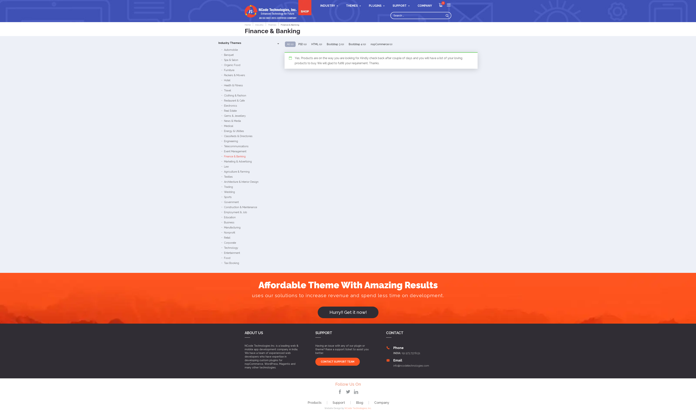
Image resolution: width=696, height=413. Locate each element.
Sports (228, 197)
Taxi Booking (231, 263)
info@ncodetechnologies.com (411, 365)
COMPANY (425, 5)
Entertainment (232, 252)
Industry (327, 5)
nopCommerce (381, 44)
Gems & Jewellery (235, 115)
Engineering (231, 141)
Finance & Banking (235, 156)
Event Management (235, 151)
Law (226, 166)
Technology (231, 247)
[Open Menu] (448, 5)
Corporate (230, 242)
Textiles (228, 176)
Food (227, 258)
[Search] (448, 15)
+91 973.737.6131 (411, 353)
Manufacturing (232, 227)
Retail (227, 237)
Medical (228, 126)
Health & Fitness (233, 85)
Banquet (229, 54)
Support (339, 402)
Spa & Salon (231, 60)
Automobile (231, 49)
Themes (352, 5)
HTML (316, 44)
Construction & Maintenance (240, 207)
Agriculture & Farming (237, 171)
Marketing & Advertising (238, 161)
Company (381, 402)
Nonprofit (229, 232)
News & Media (232, 120)
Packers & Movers (234, 75)
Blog (359, 402)
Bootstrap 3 (335, 44)
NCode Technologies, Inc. (358, 408)
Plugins (375, 5)
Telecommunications (236, 146)
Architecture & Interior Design (241, 181)
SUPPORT (400, 5)
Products (315, 402)
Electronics (230, 105)
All (290, 44)
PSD (302, 44)
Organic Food (232, 65)
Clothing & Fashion (235, 95)
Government (231, 202)
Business (229, 222)
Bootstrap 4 (357, 44)
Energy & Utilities (234, 131)
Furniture (229, 70)
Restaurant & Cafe (234, 100)
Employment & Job (235, 212)
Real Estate (230, 110)
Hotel (227, 80)
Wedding (229, 192)
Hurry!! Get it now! (348, 312)
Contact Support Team (337, 361)
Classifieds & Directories (238, 136)
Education (230, 217)
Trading (228, 186)
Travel (227, 90)
